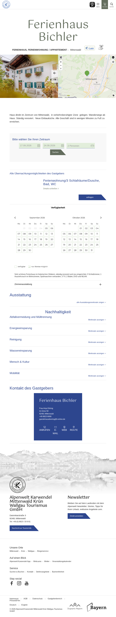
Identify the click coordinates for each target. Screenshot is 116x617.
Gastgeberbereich (55, 599)
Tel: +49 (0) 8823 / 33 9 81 (20, 522)
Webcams (37, 561)
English (24, 605)
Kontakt (30, 572)
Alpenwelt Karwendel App (20, 561)
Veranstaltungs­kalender (61, 561)
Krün (23, 551)
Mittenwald (14, 551)
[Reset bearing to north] (61, 68)
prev (54, 73)
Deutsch (13, 605)
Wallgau (31, 551)
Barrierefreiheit (58, 572)
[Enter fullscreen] (61, 57)
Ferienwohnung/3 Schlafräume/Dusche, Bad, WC (71, 182)
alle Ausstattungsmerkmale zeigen (90, 302)
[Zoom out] (61, 65)
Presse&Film (15, 601)
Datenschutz (38, 599)
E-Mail (55, 431)
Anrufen (44, 430)
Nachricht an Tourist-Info (21, 528)
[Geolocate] (113, 62)
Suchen (55, 152)
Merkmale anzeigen (96, 320)
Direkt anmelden (76, 516)
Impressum (14, 599)
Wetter (46, 561)
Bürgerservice (42, 551)
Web (64, 430)
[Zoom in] (61, 62)
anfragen (89, 197)
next (54, 79)
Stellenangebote (42, 572)
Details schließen (50, 189)
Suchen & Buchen (17, 572)
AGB (25, 599)
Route (74, 430)
